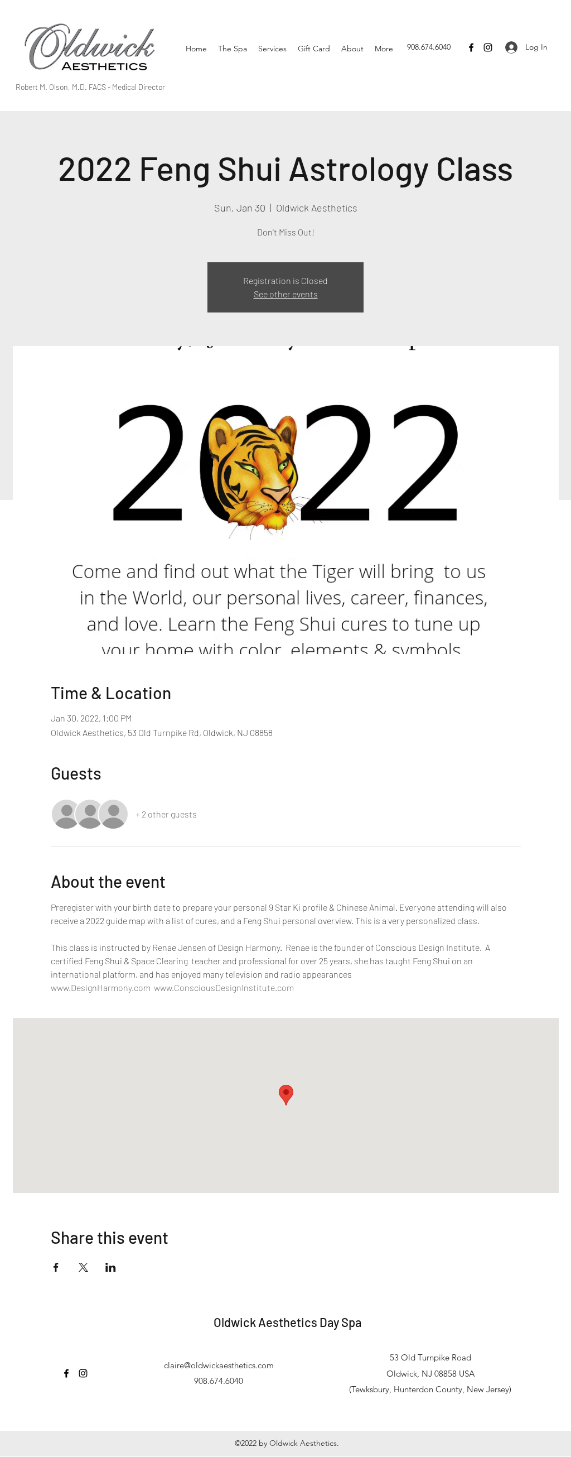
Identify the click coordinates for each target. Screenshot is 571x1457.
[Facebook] (471, 47)
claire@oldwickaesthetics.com (219, 1365)
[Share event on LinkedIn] (110, 1267)
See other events (286, 293)
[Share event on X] (83, 1267)
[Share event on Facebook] (56, 1267)
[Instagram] (487, 47)
